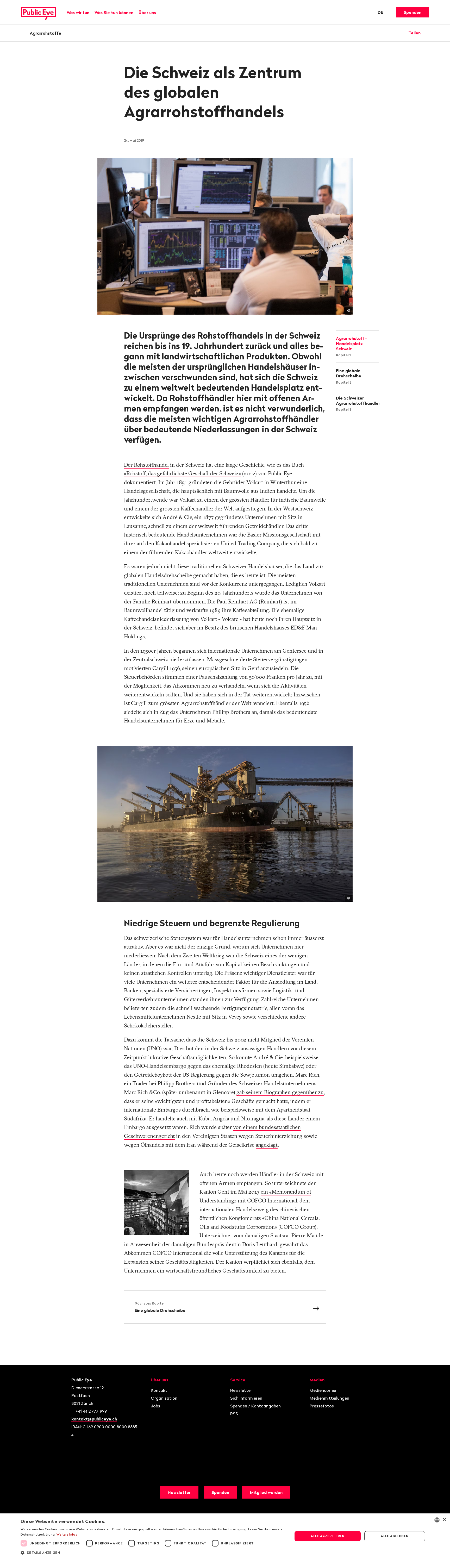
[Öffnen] (427, 33)
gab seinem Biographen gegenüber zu (280, 1092)
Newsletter (241, 1390)
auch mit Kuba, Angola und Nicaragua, (221, 1118)
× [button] (444, 1520)
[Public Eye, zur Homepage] (38, 12)
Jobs (155, 1405)
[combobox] (437, 1520)
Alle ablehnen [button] (394, 1536)
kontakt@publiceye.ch (94, 1418)
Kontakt (159, 1390)
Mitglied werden (266, 1492)
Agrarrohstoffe (45, 33)
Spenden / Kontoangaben (255, 1405)
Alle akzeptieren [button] (327, 1536)
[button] (153, 1552)
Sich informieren (246, 1398)
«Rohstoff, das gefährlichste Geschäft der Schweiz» (182, 473)
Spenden (412, 12)
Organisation (164, 1398)
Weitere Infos (67, 1534)
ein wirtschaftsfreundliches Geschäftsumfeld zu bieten (221, 1270)
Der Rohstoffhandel (146, 464)
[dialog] (225, 1536)
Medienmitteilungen (329, 1398)
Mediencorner (323, 1390)
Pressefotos (322, 1405)
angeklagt (267, 1144)
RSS (234, 1413)
